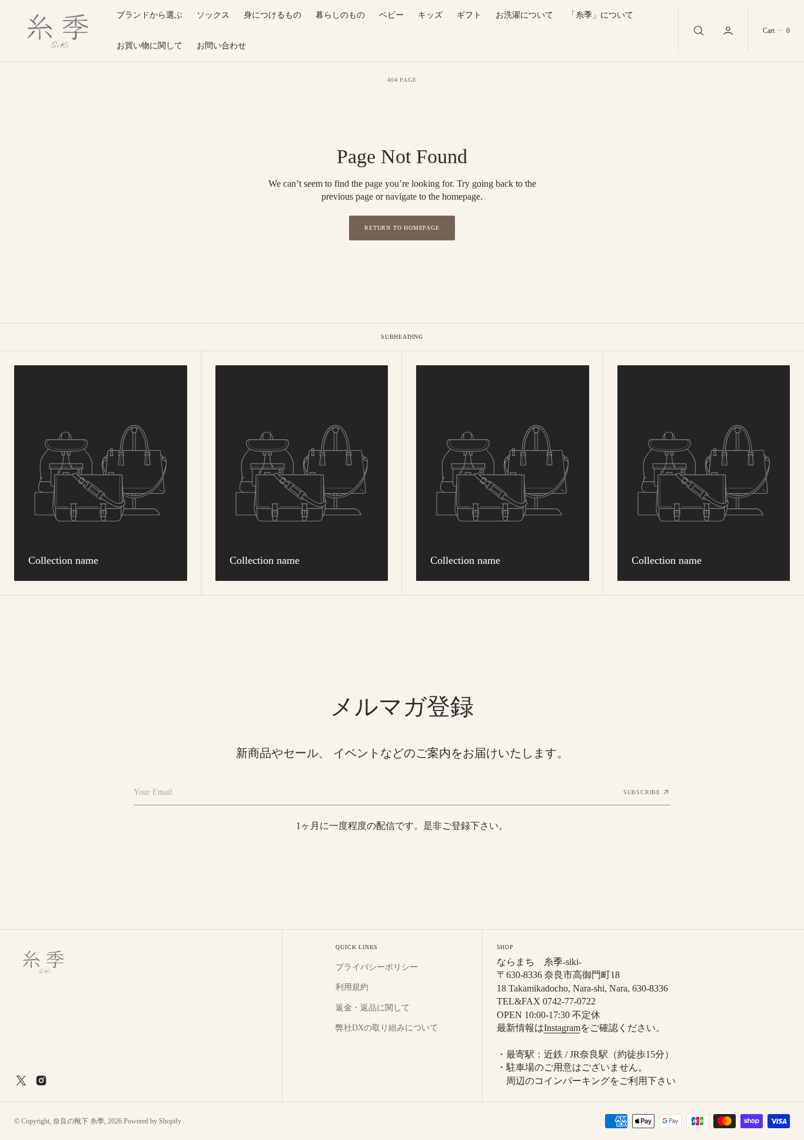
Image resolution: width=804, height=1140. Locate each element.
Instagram (562, 1028)
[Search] (697, 30)
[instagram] (41, 1080)
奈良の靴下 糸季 (78, 1121)
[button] (729, 30)
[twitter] (21, 1080)
